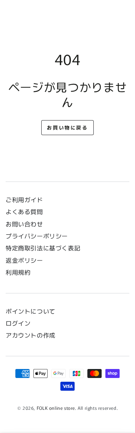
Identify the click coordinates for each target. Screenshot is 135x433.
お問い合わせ (27, 223)
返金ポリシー (24, 260)
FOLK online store (56, 408)
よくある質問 (24, 211)
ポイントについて (31, 311)
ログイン (18, 322)
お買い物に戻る (67, 127)
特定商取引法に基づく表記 (43, 247)
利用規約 (18, 272)
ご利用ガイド (24, 199)
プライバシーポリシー (37, 235)
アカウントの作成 (31, 334)
